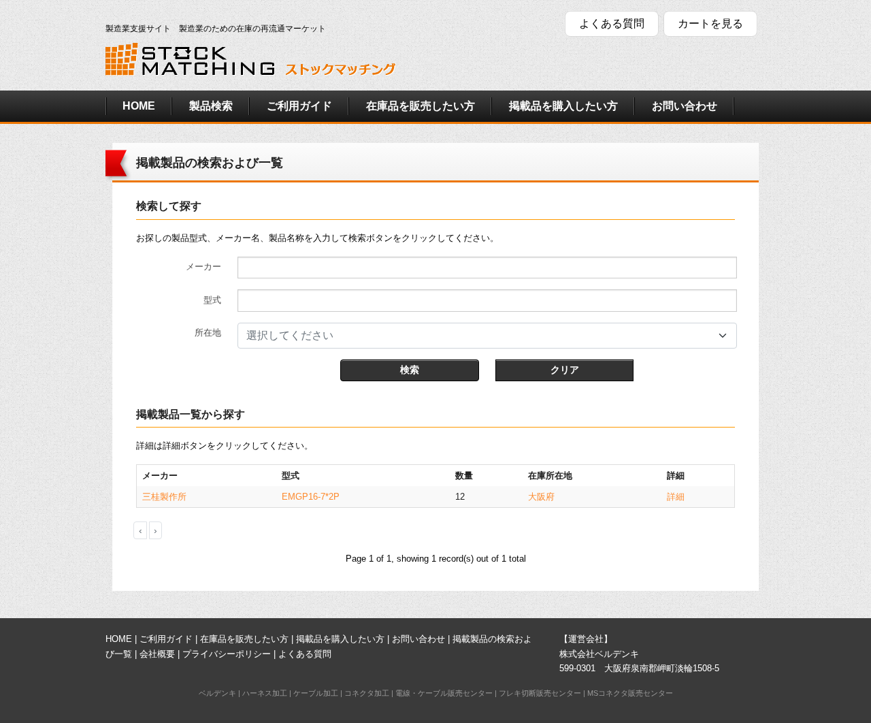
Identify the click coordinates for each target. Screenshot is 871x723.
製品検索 (211, 106)
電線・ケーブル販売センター (444, 693)
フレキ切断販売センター (540, 693)
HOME (138, 106)
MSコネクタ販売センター (630, 693)
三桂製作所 (164, 497)
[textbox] (479, 335)
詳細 (676, 497)
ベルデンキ (217, 693)
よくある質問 (611, 23)
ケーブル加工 (315, 693)
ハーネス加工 (264, 693)
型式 (212, 300)
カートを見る (710, 23)
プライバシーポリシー (226, 654)
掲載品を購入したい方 (563, 106)
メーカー (203, 266)
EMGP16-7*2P (311, 497)
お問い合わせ (684, 106)
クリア (564, 369)
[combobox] (487, 336)
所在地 (208, 332)
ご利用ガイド (299, 106)
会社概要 (157, 654)
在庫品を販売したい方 (420, 106)
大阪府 (541, 497)
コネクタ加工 (366, 693)
